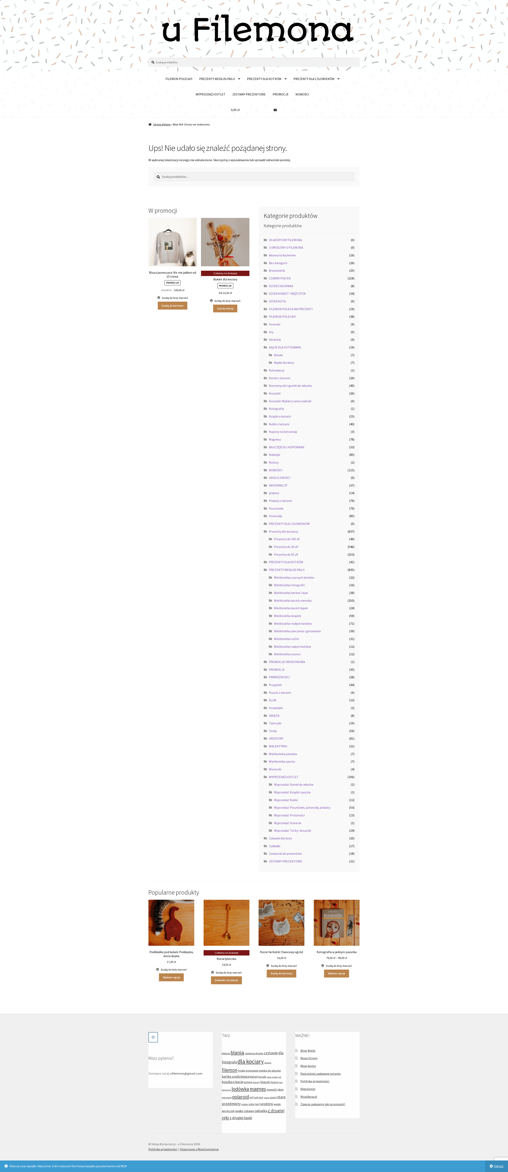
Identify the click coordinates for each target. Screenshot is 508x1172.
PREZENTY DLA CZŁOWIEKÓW (313, 79)
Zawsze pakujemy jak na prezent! (322, 1104)
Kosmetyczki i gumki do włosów (290, 386)
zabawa (249, 1111)
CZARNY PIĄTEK (280, 278)
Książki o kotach (280, 416)
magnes (258, 1089)
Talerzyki (275, 723)
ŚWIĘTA (274, 716)
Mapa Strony (309, 1058)
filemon (229, 1070)
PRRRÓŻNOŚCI (279, 677)
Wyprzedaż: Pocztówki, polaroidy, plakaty (302, 807)
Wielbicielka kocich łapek (291, 608)
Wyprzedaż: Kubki (286, 800)
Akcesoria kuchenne (282, 255)
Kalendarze (276, 370)
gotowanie (252, 1070)
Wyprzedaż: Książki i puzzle (292, 792)
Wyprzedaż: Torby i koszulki (292, 830)
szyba (251, 1104)
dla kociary (251, 1061)
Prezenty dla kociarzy (283, 531)
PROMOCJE (281, 94)
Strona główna (161, 124)
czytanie (271, 1053)
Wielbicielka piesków (283, 754)
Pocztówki (276, 508)
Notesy (274, 462)
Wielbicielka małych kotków (293, 623)
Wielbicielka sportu (282, 761)
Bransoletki (277, 270)
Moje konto (308, 1066)
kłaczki (265, 1082)
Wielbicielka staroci (287, 654)
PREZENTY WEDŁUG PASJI (217, 79)
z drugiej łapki (241, 1117)
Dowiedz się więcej (226, 980)
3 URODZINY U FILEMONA (286, 247)
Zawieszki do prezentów (285, 853)
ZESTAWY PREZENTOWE (249, 94)
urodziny (266, 1104)
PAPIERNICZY (278, 485)
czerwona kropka (254, 1053)
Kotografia (276, 409)
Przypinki (275, 685)
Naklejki (274, 455)
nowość (272, 1089)
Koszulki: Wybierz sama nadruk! (290, 401)
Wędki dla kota (284, 363)
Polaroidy (275, 516)
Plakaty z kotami (280, 501)
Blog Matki (307, 1051)
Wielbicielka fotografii (289, 585)
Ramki (278, 355)
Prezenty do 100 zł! (287, 539)
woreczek (228, 1111)
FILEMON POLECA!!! (178, 79)
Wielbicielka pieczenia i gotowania (297, 631)
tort (257, 1104)
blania (237, 1052)
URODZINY (276, 738)
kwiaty (256, 1082)
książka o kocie (232, 1082)
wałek (277, 1104)
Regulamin (307, 1089)
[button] (172, 297)
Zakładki (274, 846)
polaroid (240, 1097)
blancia (226, 1053)
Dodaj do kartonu (172, 305)
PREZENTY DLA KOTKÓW (264, 79)
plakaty (274, 493)
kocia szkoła (272, 1077)
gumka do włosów (270, 1070)
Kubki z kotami (279, 424)
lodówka (240, 1089)
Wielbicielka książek (287, 616)
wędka (239, 1111)
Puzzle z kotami (280, 693)
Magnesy (275, 439)
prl (251, 1097)
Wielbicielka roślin (286, 639)
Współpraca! (308, 1097)
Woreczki (275, 769)
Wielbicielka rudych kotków (292, 647)
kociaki (262, 1077)
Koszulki (275, 393)
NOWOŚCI (302, 94)
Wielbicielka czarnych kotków (294, 577)
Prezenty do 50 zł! (286, 554)
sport (273, 1097)
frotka (241, 1070)
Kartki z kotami (279, 378)
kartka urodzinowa (235, 1076)
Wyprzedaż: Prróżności (289, 815)
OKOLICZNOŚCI (279, 478)
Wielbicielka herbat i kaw (291, 593)
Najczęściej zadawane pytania (320, 1074)
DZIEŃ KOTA (277, 301)
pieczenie (227, 1097)
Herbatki (275, 340)
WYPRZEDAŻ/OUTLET (210, 94)
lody (281, 1082)
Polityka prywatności (314, 1081)
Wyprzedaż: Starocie (287, 823)
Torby (273, 731)
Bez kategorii (278, 263)
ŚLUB (272, 700)
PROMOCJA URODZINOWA (287, 662)
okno (280, 1089)
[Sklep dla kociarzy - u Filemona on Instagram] (153, 1037)
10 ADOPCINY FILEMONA (285, 240)
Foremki (274, 324)
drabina (267, 1062)
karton (254, 1077)
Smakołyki (276, 708)
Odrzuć (498, 1166)
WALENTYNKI (278, 746)
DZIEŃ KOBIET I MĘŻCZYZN (287, 293)
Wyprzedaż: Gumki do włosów (293, 784)
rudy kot (258, 1097)
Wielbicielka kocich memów (293, 600)
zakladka (260, 1111)
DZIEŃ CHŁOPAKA (281, 286)
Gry (271, 332)
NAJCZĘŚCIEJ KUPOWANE (287, 447)
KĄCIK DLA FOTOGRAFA (285, 347)
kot (279, 1077)
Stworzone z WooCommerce (199, 1149)
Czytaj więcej (225, 308)
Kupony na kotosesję (283, 432)
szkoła (244, 1104)
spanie (266, 1097)
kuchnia (248, 1082)
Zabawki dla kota (280, 838)
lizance (274, 1082)
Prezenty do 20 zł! (286, 547)
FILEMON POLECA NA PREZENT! (291, 309)
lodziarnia (226, 1090)
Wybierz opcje (171, 977)
